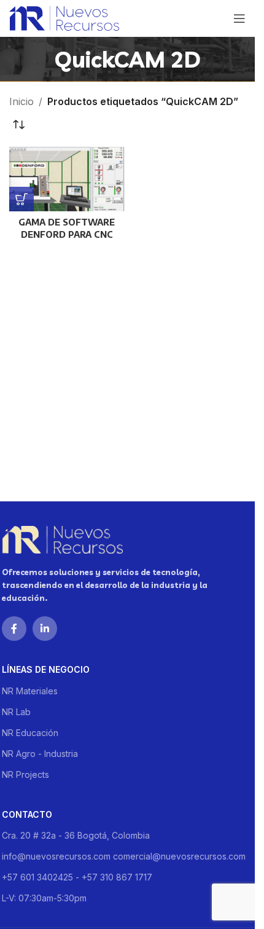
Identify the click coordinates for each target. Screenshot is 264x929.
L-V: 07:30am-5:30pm (44, 898)
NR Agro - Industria (40, 753)
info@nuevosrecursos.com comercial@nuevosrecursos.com (124, 856)
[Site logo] (64, 17)
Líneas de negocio (46, 669)
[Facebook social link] (14, 628)
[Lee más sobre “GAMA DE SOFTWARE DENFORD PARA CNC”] (21, 199)
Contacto (27, 814)
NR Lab (16, 712)
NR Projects (25, 774)
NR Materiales (30, 691)
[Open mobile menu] (239, 18)
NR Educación (30, 732)
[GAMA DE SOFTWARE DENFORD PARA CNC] (67, 179)
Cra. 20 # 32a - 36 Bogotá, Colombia (76, 835)
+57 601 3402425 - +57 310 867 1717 (77, 877)
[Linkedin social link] (45, 628)
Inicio (21, 101)
